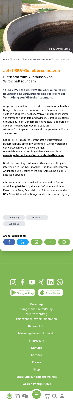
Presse (36, 362)
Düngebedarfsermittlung (36, 309)
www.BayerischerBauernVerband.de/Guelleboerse (33, 155)
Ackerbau (14, 224)
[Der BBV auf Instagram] (13, 282)
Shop (36, 369)
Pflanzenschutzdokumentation (36, 319)
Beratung (36, 304)
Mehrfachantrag (36, 314)
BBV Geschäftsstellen (16, 194)
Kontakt (36, 348)
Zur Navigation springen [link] (15, 2)
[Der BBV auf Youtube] (32, 282)
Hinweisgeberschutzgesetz (36, 333)
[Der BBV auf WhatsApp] (60, 282)
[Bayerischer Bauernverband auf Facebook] (22, 282)
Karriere (36, 355)
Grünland (37, 217)
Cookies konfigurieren (36, 384)
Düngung (14, 217)
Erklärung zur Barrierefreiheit (36, 376)
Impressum (36, 340)
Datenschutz (36, 326)
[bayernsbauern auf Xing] (41, 282)
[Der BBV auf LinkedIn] (50, 282)
